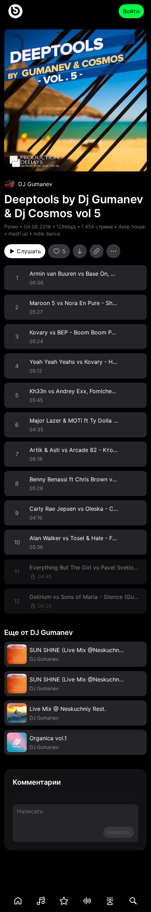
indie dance (46, 233)
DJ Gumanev (35, 184)
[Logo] (15, 11)
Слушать (29, 251)
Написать (118, 832)
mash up (18, 233)
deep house (131, 226)
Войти (131, 11)
